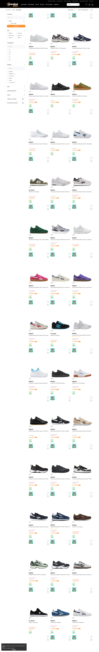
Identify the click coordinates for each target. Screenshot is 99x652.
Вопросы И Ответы (51, 1)
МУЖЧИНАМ (24, 4)
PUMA (10, 80)
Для (8, 30)
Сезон (8, 95)
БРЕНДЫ (42, 4)
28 (9, 54)
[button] (89, 4)
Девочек (20, 35)
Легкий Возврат (75, 1)
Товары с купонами (11, 99)
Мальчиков (11, 35)
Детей (19, 37)
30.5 (10, 60)
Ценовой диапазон (11, 90)
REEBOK (11, 71)
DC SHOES (11, 76)
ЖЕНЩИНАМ (31, 4)
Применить (16, 26)
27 (9, 49)
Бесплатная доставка (12, 102)
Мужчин (10, 33)
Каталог (9, 9)
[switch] (23, 99)
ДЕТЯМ (37, 4)
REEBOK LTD (12, 73)
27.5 (10, 52)
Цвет (8, 86)
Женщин (20, 33)
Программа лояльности (83, 1)
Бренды (9, 64)
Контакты (91, 1)
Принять (14, 649)
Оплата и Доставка (67, 1)
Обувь (13, 9)
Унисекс (11, 37)
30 (9, 58)
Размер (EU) (10, 43)
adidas (10, 78)
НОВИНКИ (56, 4)
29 (9, 56)
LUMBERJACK (12, 82)
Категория (9, 14)
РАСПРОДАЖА (49, 4)
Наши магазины (60, 1)
